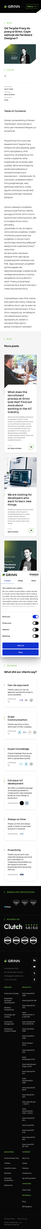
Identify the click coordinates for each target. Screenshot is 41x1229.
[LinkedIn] (34, 960)
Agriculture (8, 1185)
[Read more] (31, 447)
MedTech (7, 1173)
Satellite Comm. (10, 1168)
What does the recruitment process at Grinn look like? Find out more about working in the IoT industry (20, 402)
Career (24, 1163)
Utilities (7, 1163)
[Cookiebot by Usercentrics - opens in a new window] (29, 575)
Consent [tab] (7, 581)
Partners (25, 1168)
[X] (34, 973)
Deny (20, 652)
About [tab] (33, 581)
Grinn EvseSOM (28, 1125)
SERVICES (8, 987)
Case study (26, 1190)
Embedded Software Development (9, 1001)
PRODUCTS (26, 987)
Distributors (26, 1173)
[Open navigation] (32, 6)
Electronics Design (11, 993)
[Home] (12, 6)
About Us (25, 1158)
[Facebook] (34, 979)
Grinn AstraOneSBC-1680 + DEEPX (27, 1111)
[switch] (36, 623)
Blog (24, 1202)
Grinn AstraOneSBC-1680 (27, 1081)
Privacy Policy (9, 1219)
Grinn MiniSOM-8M (29, 1001)
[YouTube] (34, 966)
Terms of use (22, 1219)
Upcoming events (29, 1178)
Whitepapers (27, 1207)
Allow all (20, 645)
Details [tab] (20, 581)
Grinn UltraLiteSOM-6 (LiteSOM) (28, 1015)
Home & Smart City (11, 1158)
